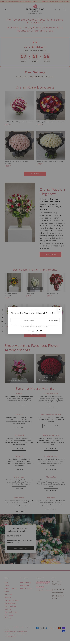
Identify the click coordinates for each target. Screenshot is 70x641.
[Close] (59, 309)
